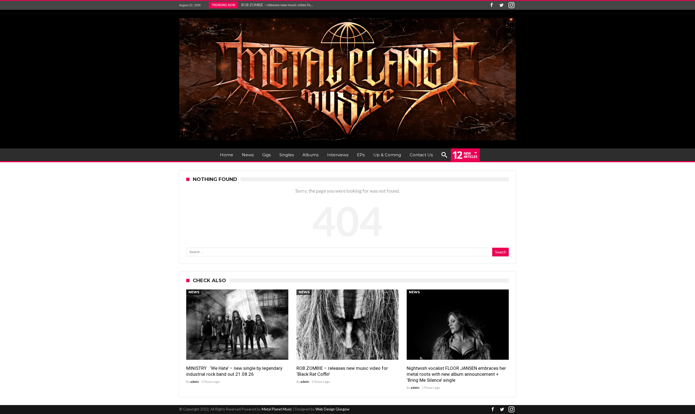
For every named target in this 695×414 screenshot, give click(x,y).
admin (194, 381)
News (193, 292)
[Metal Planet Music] (347, 18)
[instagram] (511, 5)
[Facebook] (491, 5)
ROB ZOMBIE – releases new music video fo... (276, 5)
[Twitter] (501, 5)
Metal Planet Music (277, 409)
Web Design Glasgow (332, 409)
